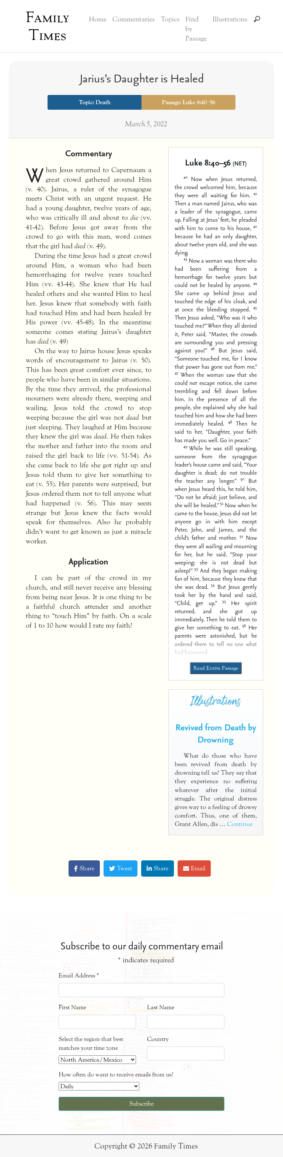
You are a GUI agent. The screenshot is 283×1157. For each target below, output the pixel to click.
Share (87, 868)
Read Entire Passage (215, 668)
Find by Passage (196, 28)
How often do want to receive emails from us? (116, 1074)
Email (198, 868)
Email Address (79, 975)
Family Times (47, 26)
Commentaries (133, 19)
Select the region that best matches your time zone (91, 1043)
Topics (170, 19)
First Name (72, 1007)
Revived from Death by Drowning (215, 733)
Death (103, 102)
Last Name (160, 1007)
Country (158, 1038)
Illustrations (230, 19)
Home (97, 19)
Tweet (124, 868)
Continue (239, 824)
